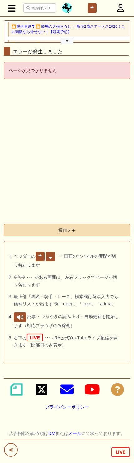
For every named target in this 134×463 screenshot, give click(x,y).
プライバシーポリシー (67, 406)
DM (51, 433)
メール (74, 433)
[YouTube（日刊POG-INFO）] (92, 389)
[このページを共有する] (11, 450)
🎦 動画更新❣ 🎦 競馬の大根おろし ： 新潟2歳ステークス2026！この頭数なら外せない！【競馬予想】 (68, 29)
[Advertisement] (67, 152)
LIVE (121, 452)
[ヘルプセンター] (117, 389)
